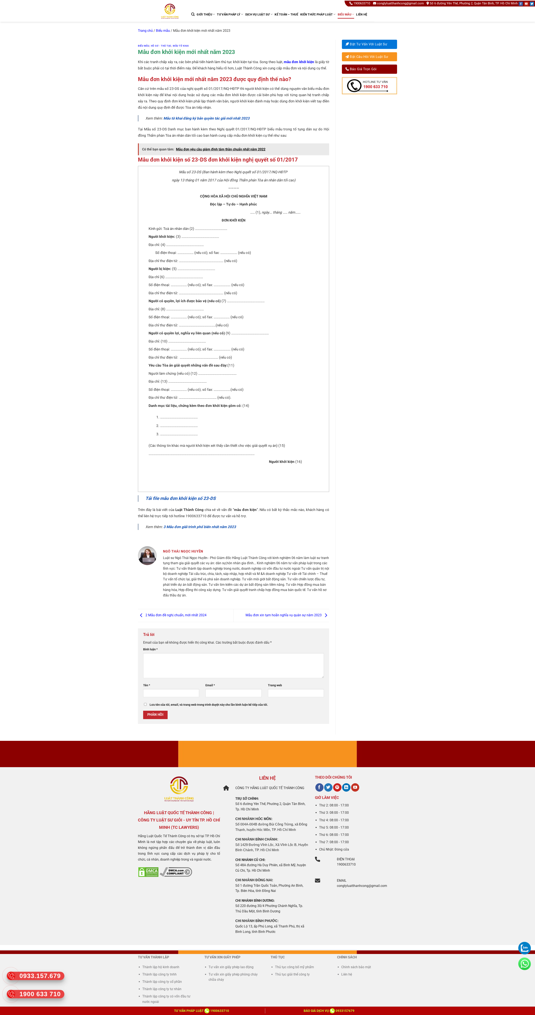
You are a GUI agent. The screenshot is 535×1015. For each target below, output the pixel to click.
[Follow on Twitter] (532, 4)
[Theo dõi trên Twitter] (328, 787)
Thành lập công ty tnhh (159, 974)
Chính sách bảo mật (356, 967)
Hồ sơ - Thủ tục (161, 46)
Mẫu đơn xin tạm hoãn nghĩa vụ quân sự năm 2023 (284, 615)
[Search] (193, 14)
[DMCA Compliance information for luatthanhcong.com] (176, 872)
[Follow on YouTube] (526, 4)
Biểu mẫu (344, 14)
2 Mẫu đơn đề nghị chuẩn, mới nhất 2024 (175, 615)
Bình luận (150, 649)
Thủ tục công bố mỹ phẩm (294, 967)
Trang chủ (145, 31)
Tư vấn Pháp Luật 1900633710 (201, 1011)
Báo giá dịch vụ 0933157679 (329, 1011)
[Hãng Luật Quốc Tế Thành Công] (171, 16)
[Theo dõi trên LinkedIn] (346, 787)
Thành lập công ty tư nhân (162, 989)
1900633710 (362, 3)
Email (210, 685)
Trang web (275, 685)
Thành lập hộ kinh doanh (160, 967)
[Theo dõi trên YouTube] (355, 787)
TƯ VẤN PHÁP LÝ (228, 14)
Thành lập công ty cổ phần (162, 982)
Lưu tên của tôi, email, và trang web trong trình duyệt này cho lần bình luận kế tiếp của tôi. (209, 705)
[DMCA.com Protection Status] (148, 872)
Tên (146, 685)
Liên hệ (361, 14)
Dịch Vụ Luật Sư (257, 14)
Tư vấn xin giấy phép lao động (231, 967)
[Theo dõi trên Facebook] (319, 787)
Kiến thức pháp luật (316, 14)
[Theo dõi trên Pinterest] (337, 787)
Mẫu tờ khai (181, 46)
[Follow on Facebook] (521, 4)
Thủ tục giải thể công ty (293, 974)
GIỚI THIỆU (204, 14)
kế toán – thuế (286, 14)
